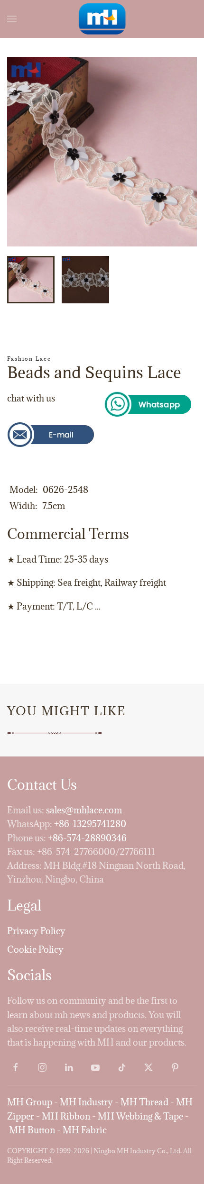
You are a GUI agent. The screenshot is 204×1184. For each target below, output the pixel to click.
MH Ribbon (66, 1116)
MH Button (32, 1130)
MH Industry (86, 1102)
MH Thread (144, 1102)
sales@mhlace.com (84, 810)
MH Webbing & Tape (140, 1116)
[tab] (31, 279)
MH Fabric (85, 1130)
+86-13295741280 (90, 823)
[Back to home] (102, 19)
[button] (12, 19)
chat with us (31, 398)
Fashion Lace (29, 358)
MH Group (29, 1102)
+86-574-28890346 (87, 838)
